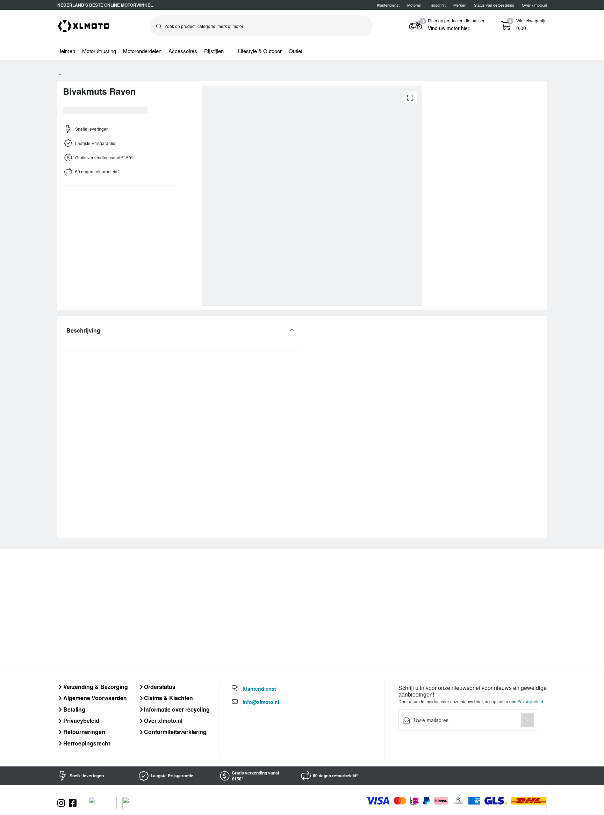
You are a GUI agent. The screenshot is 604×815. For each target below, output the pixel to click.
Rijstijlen (214, 50)
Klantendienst (388, 4)
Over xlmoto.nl (534, 4)
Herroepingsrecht (86, 743)
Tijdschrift (437, 4)
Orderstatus (159, 687)
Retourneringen (83, 732)
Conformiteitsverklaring (175, 732)
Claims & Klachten (168, 698)
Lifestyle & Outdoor (260, 50)
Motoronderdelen (142, 50)
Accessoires (182, 50)
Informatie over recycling (176, 709)
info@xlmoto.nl (261, 701)
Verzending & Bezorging (95, 687)
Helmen (66, 50)
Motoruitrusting (99, 50)
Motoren (414, 4)
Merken (459, 4)
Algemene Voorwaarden (94, 698)
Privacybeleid (80, 720)
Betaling (73, 709)
